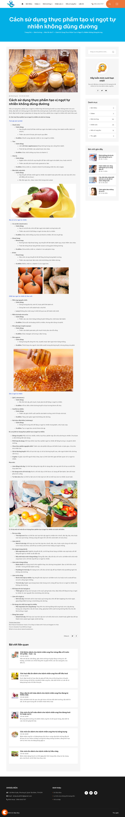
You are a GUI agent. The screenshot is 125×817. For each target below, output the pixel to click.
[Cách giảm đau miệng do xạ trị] (93, 191)
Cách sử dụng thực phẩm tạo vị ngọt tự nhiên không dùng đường (39, 102)
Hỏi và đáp (57, 799)
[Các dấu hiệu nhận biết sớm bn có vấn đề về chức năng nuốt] (93, 180)
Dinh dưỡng (47, 4)
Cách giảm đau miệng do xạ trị (106, 190)
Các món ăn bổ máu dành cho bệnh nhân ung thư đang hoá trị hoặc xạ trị (45, 713)
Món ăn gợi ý (48, 32)
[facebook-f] (98, 90)
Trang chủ (28, 32)
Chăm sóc (58, 4)
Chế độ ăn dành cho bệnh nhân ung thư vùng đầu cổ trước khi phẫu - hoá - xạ (44, 653)
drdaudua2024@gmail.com (22, 796)
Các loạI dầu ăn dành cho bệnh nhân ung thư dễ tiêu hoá (44, 673)
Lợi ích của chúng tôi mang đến (64, 796)
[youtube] (106, 90)
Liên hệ (81, 4)
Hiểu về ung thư (71, 4)
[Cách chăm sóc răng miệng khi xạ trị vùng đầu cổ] (93, 169)
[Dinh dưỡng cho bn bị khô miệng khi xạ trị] (93, 157)
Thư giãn (102, 136)
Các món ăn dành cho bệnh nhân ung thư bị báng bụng (43, 732)
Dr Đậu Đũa (57, 792)
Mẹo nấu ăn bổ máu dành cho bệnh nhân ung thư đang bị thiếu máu (44, 694)
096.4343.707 (98, 4)
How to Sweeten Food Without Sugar (20, 627)
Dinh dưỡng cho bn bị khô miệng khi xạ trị (106, 156)
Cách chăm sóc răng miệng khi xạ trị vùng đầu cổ (106, 167)
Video (37, 4)
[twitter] (102, 90)
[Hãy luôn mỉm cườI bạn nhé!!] (102, 68)
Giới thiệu (29, 4)
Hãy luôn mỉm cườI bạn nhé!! (102, 79)
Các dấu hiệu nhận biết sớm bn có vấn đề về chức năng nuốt (106, 179)
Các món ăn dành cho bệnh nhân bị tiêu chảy (39, 751)
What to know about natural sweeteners (21, 629)
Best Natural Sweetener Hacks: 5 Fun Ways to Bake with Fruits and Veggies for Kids (34, 624)
